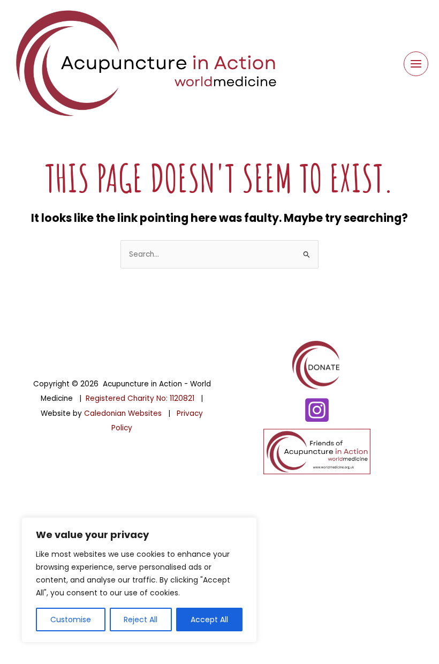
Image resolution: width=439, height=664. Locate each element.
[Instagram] (317, 410)
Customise (70, 619)
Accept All (209, 619)
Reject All (140, 619)
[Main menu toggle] (416, 64)
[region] (139, 580)
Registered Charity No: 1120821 (140, 398)
